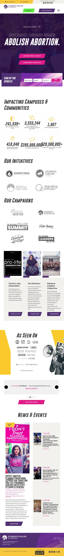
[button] (24, 1)
